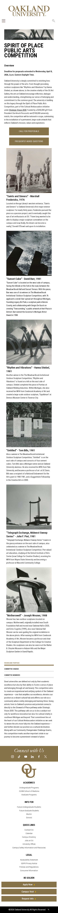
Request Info (28, 898)
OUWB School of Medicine (29, 791)
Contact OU (29, 830)
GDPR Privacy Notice (29, 863)
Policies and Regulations (29, 867)
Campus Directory (29, 837)
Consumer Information (29, 871)
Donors (29, 818)
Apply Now (28, 884)
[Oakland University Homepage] (29, 11)
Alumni (29, 814)
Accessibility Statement (29, 860)
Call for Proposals (29, 131)
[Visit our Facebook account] (39, 756)
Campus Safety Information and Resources (29, 848)
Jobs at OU (29, 840)
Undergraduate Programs (29, 788)
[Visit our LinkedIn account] (32, 756)
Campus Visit (28, 891)
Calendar (29, 833)
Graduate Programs (29, 795)
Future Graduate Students (29, 811)
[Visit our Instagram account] (12, 756)
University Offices (29, 844)
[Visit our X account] (45, 756)
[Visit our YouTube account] (25, 756)
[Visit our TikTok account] (19, 756)
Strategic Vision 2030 (17, 110)
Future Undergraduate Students (29, 807)
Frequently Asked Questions (29, 141)
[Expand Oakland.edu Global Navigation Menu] (3, 20)
